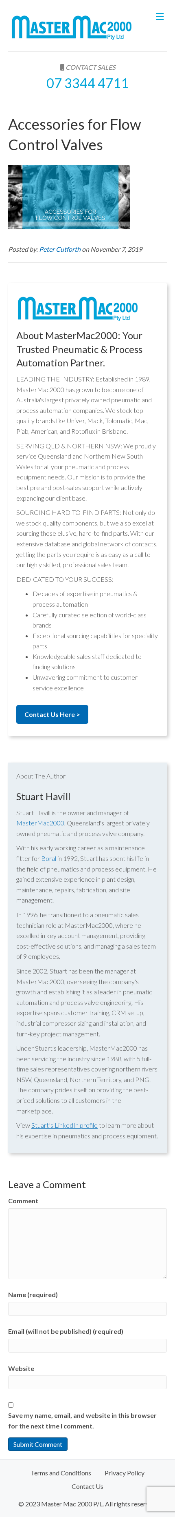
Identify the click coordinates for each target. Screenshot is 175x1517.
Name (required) (33, 1294)
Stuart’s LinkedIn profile (64, 1125)
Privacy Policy (124, 1473)
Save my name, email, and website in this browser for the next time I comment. (82, 1420)
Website (21, 1368)
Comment (23, 1200)
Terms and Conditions (61, 1473)
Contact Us (87, 1486)
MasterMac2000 (40, 823)
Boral (48, 858)
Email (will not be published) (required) (65, 1331)
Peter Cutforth (60, 249)
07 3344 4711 (87, 83)
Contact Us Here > (52, 714)
